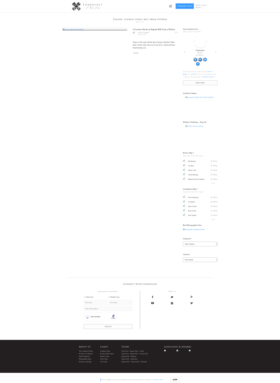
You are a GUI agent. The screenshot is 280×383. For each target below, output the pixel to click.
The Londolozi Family (86, 351)
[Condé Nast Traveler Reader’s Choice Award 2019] (170, 350)
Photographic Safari (85, 359)
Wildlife (136, 53)
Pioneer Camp (104, 356)
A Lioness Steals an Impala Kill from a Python (154, 29)
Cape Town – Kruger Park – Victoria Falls (135, 354)
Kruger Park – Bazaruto (129, 356)
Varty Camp (104, 359)
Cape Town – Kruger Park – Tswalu (133, 351)
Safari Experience (84, 356)
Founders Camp (105, 351)
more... (214, 183)
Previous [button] (184, 52)
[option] (200, 51)
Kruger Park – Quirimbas (129, 359)
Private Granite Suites (107, 354)
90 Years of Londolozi (86, 354)
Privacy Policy (159, 379)
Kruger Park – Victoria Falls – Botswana (134, 362)
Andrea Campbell (143, 32)
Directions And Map (85, 362)
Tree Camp (103, 362)
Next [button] (215, 52)
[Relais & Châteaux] (195, 350)
